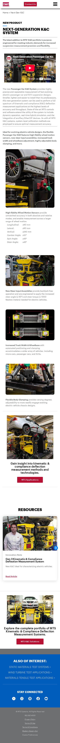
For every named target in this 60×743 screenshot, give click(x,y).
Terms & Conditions (30, 727)
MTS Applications (30, 480)
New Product (12, 22)
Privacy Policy (30, 719)
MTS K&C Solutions (30, 641)
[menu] (55, 4)
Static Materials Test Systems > (30, 666)
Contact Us (30, 4)
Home (5, 12)
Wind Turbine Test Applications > (30, 672)
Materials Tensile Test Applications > (30, 677)
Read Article (11, 576)
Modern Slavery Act (30, 731)
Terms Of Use (30, 723)
